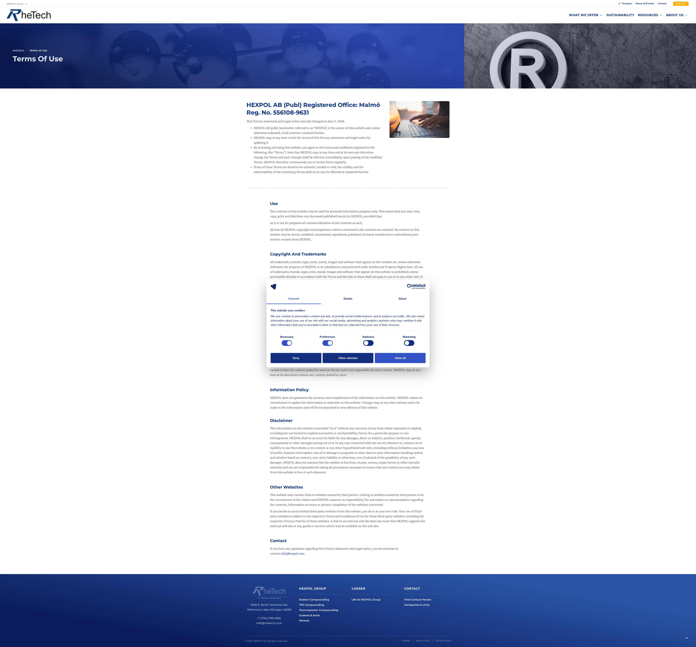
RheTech (18, 50)
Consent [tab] (293, 298)
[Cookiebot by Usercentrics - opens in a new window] (410, 286)
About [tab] (402, 298)
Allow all (400, 357)
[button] (585, 15)
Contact (412, 588)
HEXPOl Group (312, 588)
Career (358, 588)
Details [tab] (348, 298)
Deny (296, 357)
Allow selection (348, 357)
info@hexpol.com (292, 553)
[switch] (327, 343)
